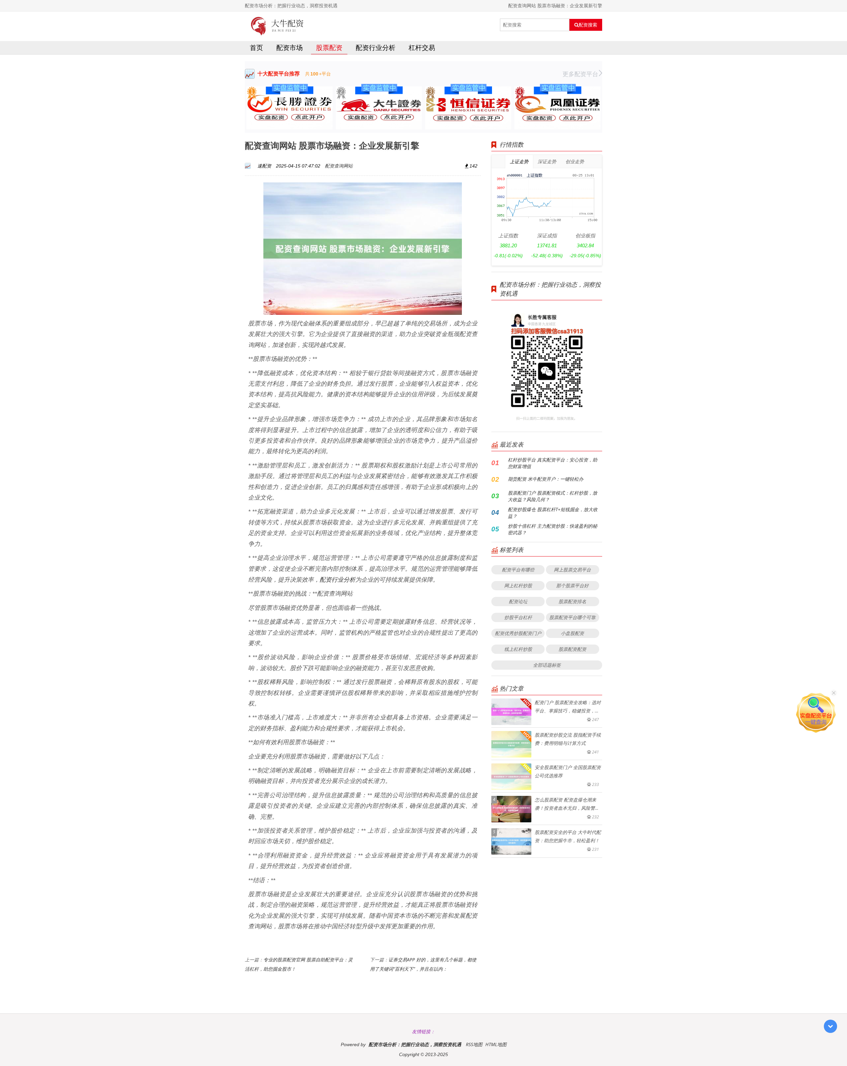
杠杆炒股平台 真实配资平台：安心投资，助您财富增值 (552, 463)
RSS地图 (474, 1044)
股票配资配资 (572, 649)
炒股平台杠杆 (518, 617)
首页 (256, 47)
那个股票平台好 (572, 585)
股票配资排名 (572, 601)
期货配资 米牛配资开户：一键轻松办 (545, 479)
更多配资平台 (580, 74)
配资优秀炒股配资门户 (518, 633)
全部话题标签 (547, 665)
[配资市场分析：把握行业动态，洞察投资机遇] (277, 25)
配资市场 (289, 47)
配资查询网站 (339, 166)
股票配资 (329, 47)
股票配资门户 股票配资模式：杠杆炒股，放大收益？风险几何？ (552, 496)
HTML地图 (496, 1044)
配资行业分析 (375, 47)
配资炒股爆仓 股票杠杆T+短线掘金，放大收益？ (553, 512)
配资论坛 (518, 601)
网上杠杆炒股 (518, 585)
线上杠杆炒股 (518, 649)
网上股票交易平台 (572, 569)
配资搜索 (588, 24)
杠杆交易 (422, 47)
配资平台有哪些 (518, 569)
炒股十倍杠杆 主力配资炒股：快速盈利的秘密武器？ (552, 529)
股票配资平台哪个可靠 (572, 617)
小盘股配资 (572, 633)
